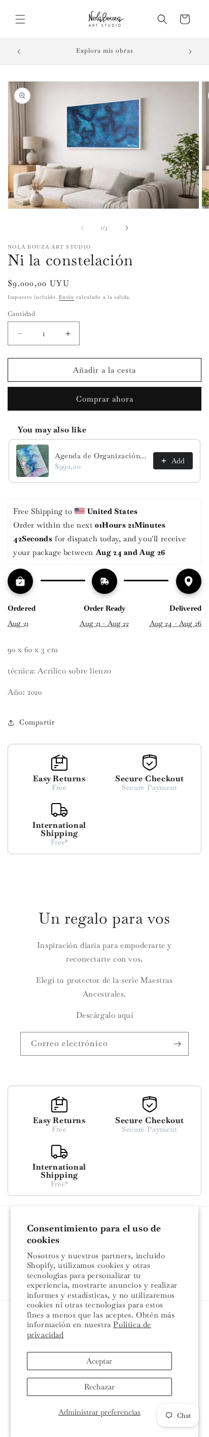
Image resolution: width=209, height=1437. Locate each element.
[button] (20, 19)
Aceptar (99, 1361)
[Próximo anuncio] (190, 52)
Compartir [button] (36, 722)
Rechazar (99, 1386)
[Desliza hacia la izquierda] (82, 228)
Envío (66, 297)
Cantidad (21, 313)
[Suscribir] (177, 1044)
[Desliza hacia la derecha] (127, 228)
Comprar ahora (104, 399)
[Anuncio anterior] (19, 52)
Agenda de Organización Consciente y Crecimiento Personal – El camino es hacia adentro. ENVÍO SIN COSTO (101, 455)
